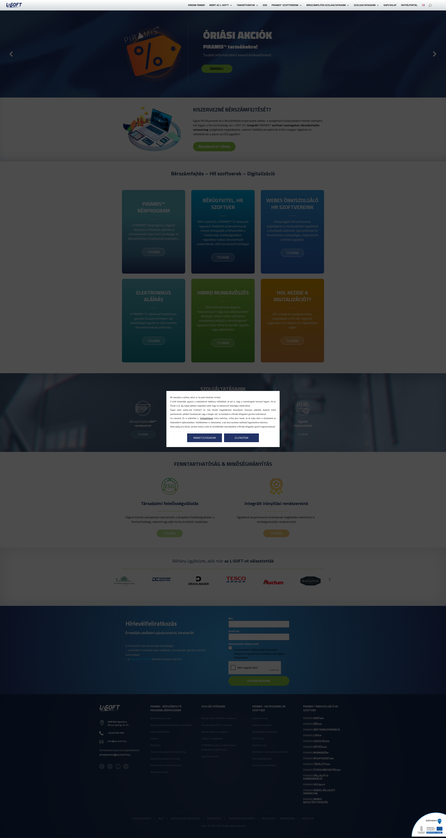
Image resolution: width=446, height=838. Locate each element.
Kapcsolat (390, 5)
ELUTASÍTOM (241, 438)
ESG (265, 5)
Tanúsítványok (246, 5)
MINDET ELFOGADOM (204, 438)
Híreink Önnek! (196, 5)
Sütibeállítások (206, 418)
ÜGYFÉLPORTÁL (409, 5)
